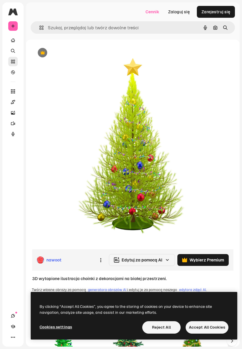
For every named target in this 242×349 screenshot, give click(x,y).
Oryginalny (72, 53)
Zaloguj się (179, 11)
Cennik (152, 11)
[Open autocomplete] (39, 27)
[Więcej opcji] (101, 260)
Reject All (161, 327)
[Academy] (13, 326)
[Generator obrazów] (13, 112)
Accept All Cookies (207, 327)
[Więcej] (13, 337)
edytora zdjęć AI (192, 289)
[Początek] (13, 40)
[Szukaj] (13, 51)
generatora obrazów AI (107, 289)
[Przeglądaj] (13, 72)
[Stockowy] (13, 61)
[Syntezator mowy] (13, 134)
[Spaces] (13, 102)
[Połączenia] (13, 316)
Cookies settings (56, 326)
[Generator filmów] (13, 123)
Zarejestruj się (216, 11)
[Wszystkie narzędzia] (13, 91)
